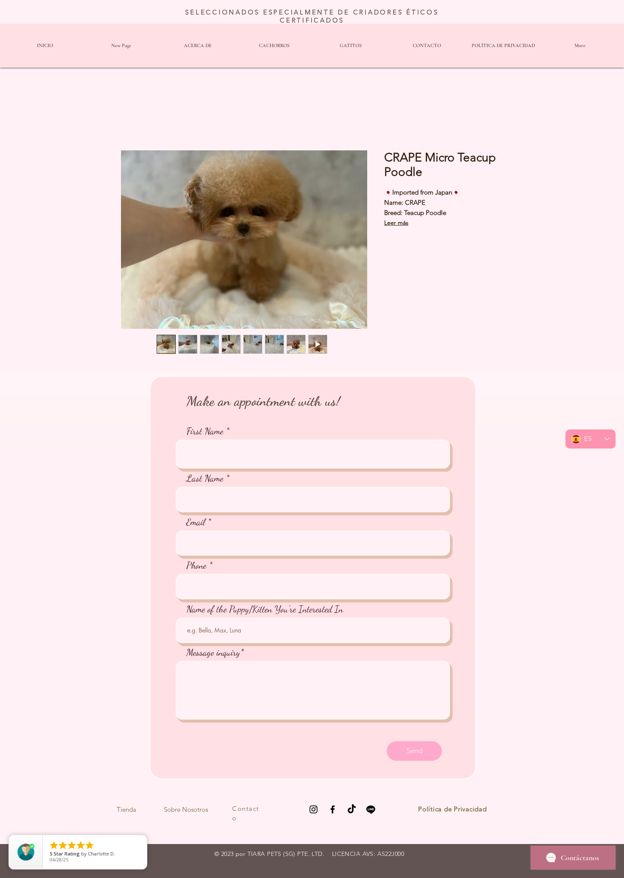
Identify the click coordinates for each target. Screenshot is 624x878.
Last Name (204, 478)
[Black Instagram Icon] (313, 809)
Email (195, 522)
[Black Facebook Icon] (332, 809)
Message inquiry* (215, 652)
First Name (204, 431)
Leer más (396, 222)
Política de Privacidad (452, 809)
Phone (196, 565)
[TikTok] (351, 809)
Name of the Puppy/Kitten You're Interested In (264, 609)
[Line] (370, 809)
